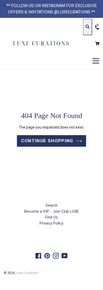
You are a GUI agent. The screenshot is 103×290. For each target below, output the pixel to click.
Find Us (51, 217)
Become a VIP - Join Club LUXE (51, 211)
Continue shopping (47, 140)
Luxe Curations (27, 273)
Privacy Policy (51, 223)
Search (51, 205)
